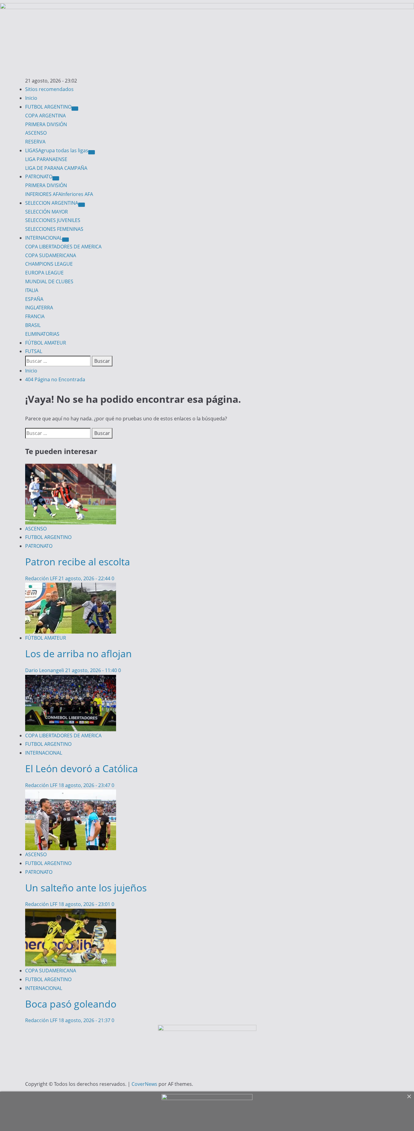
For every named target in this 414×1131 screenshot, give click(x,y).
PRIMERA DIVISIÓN (46, 124)
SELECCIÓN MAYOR (46, 211)
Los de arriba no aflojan (78, 653)
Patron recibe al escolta (77, 561)
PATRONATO (38, 176)
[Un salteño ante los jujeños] (70, 793)
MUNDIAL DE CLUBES (49, 281)
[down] (75, 108)
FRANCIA (35, 316)
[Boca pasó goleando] (70, 913)
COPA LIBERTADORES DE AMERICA (63, 246)
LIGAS (56, 150)
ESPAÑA (34, 299)
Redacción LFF (41, 578)
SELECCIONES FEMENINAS (54, 229)
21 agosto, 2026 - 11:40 (91, 670)
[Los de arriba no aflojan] (70, 587)
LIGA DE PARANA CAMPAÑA (56, 168)
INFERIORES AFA (59, 194)
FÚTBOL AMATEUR (45, 342)
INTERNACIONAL (43, 237)
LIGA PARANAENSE (46, 159)
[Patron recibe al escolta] (70, 468)
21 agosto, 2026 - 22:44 (85, 578)
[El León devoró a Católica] (70, 679)
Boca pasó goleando (70, 1003)
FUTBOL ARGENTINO (48, 106)
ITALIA (31, 290)
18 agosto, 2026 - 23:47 (85, 785)
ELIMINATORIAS (42, 334)
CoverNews (144, 1084)
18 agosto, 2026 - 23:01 (85, 904)
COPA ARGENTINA (45, 115)
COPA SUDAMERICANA (50, 255)
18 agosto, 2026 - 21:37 (85, 1020)
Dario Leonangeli (45, 670)
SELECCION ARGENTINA (51, 203)
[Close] (409, 1096)
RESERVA (35, 141)
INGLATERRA (39, 307)
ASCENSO (36, 133)
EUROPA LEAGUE (44, 272)
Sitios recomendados (49, 89)
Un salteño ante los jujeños (86, 887)
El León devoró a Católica (81, 768)
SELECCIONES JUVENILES (52, 220)
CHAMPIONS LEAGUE (49, 264)
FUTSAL (33, 351)
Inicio (31, 98)
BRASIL (33, 325)
